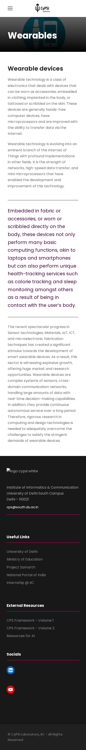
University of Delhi (22, 551)
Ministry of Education (25, 559)
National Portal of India (26, 575)
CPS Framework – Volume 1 (30, 620)
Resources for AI (21, 635)
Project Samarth (21, 567)
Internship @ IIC (20, 582)
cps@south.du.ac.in (22, 507)
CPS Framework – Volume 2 (30, 628)
